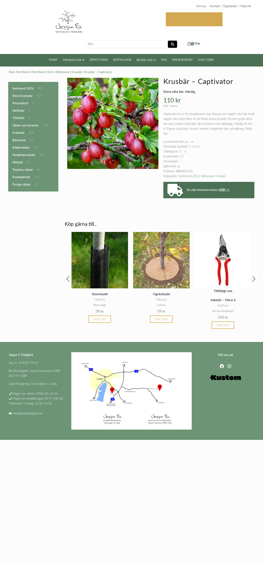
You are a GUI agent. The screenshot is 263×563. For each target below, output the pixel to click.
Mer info (99, 319)
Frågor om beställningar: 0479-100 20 (38, 398)
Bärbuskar (207, 176)
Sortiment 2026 (189, 176)
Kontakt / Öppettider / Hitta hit (230, 6)
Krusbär (220, 176)
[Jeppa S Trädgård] (68, 20)
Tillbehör (99, 299)
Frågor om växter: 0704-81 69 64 (35, 393)
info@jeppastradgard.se (28, 413)
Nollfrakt (222, 305)
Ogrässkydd (161, 294)
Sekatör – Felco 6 (223, 300)
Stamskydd (100, 294)
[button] (68, 279)
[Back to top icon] (243, 554)
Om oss (201, 6)
